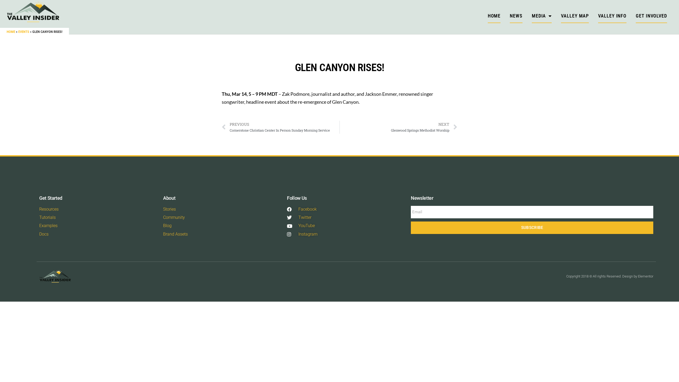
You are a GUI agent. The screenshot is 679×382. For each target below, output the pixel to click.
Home (11, 32)
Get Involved (651, 16)
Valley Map (575, 16)
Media (539, 16)
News (516, 16)
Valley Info (612, 16)
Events (23, 32)
